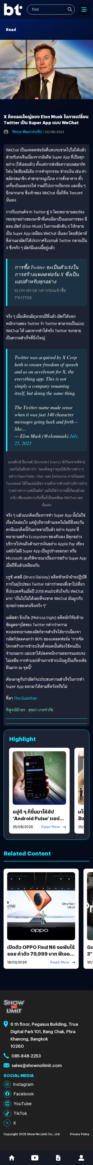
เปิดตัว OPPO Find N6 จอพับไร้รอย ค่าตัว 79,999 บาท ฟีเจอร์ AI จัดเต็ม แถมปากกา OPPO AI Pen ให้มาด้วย (41, 956)
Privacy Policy (79, 1134)
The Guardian (25, 698)
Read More (50, 827)
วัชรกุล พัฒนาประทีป (27, 132)
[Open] (84, 9)
